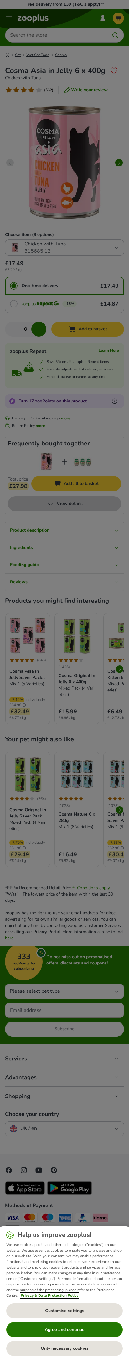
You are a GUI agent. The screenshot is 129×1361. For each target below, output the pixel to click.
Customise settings (64, 1311)
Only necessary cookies (65, 1348)
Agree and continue (65, 1329)
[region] (64, 1293)
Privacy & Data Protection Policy (49, 1295)
